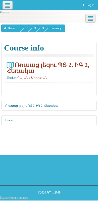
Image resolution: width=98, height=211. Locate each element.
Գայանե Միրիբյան (32, 78)
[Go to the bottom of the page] (74, 5)
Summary (55, 28)
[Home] (5, 12)
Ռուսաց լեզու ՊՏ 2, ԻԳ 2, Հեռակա (48, 68)
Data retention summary (14, 198)
